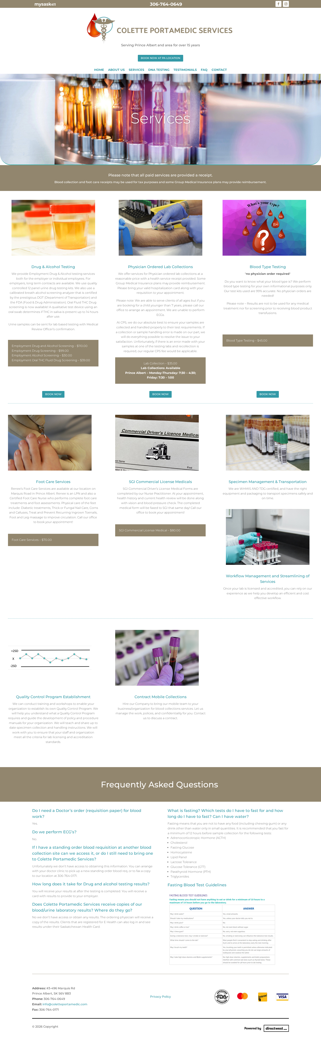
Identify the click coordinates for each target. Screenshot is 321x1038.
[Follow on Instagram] (286, 4)
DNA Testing (158, 70)
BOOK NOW (53, 394)
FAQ (204, 70)
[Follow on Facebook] (278, 4)
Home (99, 70)
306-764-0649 (166, 4)
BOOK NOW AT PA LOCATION (160, 58)
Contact (219, 70)
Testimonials (185, 70)
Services (136, 70)
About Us (116, 70)
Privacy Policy (160, 996)
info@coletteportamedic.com (65, 1004)
